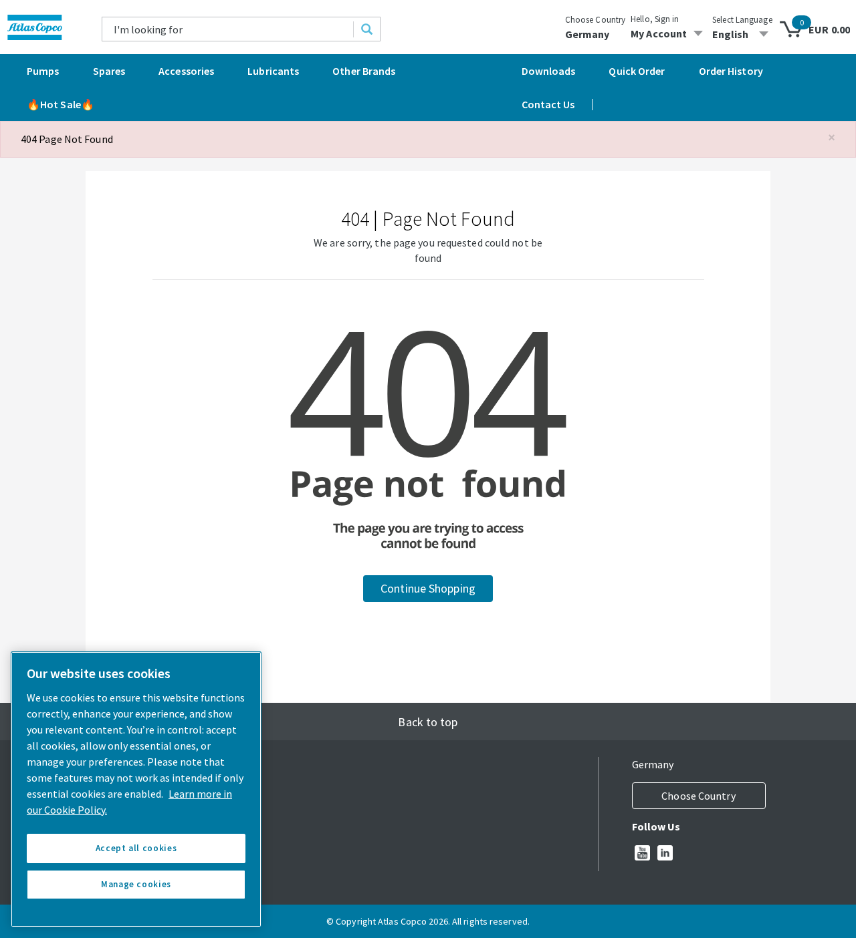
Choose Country (595, 19)
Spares (109, 70)
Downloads (549, 70)
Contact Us (548, 104)
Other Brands (363, 70)
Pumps (43, 70)
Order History (731, 70)
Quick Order (637, 70)
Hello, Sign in (655, 19)
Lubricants (273, 70)
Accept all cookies (136, 848)
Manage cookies (136, 884)
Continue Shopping (428, 588)
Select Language (742, 19)
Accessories (186, 70)
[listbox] (742, 34)
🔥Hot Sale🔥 (60, 104)
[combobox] (228, 29)
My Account (659, 33)
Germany (587, 34)
